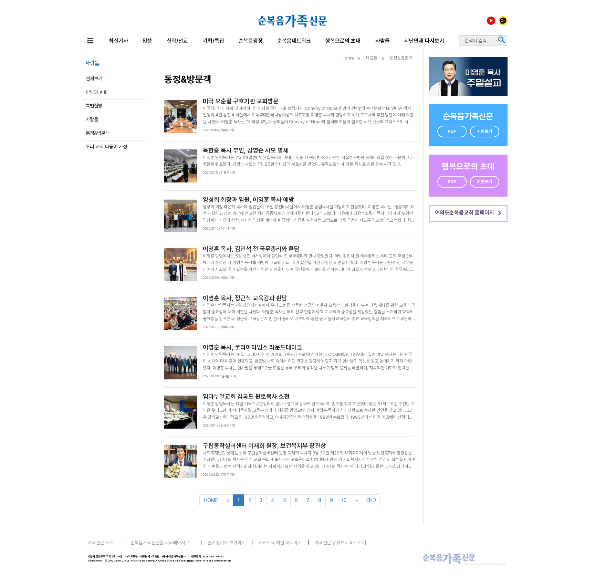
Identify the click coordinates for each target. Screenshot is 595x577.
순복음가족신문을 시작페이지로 (160, 542)
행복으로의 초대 (343, 41)
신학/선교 (177, 41)
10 (344, 500)
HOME (211, 500)
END (371, 500)
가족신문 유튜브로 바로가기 (340, 542)
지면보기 (484, 131)
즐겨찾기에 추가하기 (227, 542)
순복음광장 (251, 41)
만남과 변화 (97, 92)
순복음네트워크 (294, 41)
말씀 (147, 41)
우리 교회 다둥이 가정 (106, 146)
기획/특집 (213, 41)
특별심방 (94, 105)
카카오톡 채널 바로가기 (280, 542)
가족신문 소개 (101, 542)
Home (348, 58)
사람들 (382, 41)
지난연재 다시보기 (424, 41)
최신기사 (118, 41)
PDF (452, 131)
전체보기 (94, 78)
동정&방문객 (97, 133)
